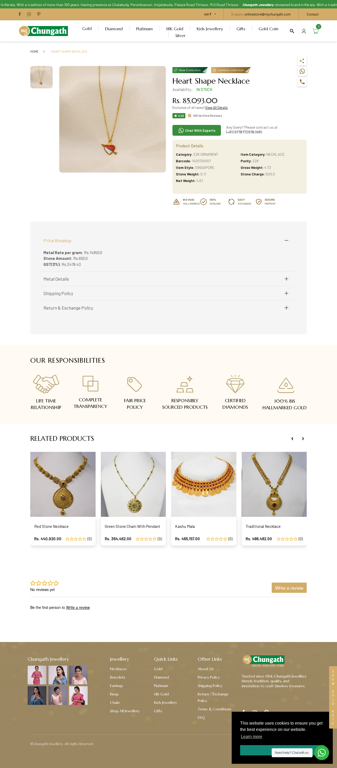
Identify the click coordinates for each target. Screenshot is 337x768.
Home (34, 51)
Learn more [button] (251, 736)
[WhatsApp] (302, 71)
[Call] (302, 82)
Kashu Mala (185, 526)
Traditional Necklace (263, 526)
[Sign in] (304, 31)
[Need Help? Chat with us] (321, 752)
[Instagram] (29, 14)
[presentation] (292, 439)
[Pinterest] (38, 14)
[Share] (302, 60)
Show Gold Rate (333, 697)
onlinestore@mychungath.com (267, 14)
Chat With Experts (199, 130)
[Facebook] (19, 14)
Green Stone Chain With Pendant (132, 526)
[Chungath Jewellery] (44, 30)
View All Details (216, 107)
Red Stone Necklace (51, 526)
